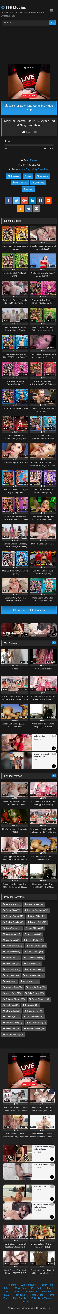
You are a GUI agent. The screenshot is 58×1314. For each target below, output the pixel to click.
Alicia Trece (13, 904)
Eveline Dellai (34, 940)
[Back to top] (49, 1306)
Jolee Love (13, 963)
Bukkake (15, 176)
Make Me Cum (40, 736)
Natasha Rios (14, 987)
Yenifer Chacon (36, 1028)
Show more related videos (29, 610)
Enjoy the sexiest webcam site (41, 755)
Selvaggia (31, 1005)
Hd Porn (12, 1285)
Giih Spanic (13, 952)
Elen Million (36, 928)
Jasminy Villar (34, 958)
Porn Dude (36, 1288)
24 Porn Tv (31, 1291)
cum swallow (20, 182)
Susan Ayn (12, 1017)
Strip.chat (6, 635)
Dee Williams (13, 928)
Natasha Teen (37, 987)
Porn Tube (19, 1295)
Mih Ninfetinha (34, 975)
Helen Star (12, 958)
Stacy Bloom (35, 1011)
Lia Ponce (12, 975)
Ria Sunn (12, 1005)
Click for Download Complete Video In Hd (30, 107)
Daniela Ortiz (38, 922)
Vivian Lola (13, 1028)
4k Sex (17, 1291)
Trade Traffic (29, 1301)
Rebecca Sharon (15, 999)
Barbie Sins (13, 910)
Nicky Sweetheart (40, 169)
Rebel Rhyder (41, 999)
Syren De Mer (34, 1017)
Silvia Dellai (13, 1011)
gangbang (39, 182)
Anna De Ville (35, 904)
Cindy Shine (37, 916)
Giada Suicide (37, 946)
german (29, 189)
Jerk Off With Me (41, 1165)
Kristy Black (13, 969)
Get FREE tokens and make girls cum (11, 633)
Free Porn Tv (19, 1298)
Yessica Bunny (14, 1034)
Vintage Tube (36, 1295)
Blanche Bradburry (37, 910)
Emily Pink (34, 934)
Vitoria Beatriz (37, 1023)
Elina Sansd (13, 934)
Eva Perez (12, 940)
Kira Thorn (33, 963)
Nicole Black (13, 993)
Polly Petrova (36, 993)
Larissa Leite (35, 969)
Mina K (11, 981)
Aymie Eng (24, 169)
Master (33, 160)
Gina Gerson (35, 952)
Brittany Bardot (14, 916)
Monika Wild (30, 981)
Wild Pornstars (28, 1285)
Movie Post (20, 1288)
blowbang (44, 176)
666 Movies (15, 7)
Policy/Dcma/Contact (41, 1298)
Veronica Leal (14, 1023)
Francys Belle (14, 946)
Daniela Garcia (14, 922)
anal (29, 176)
